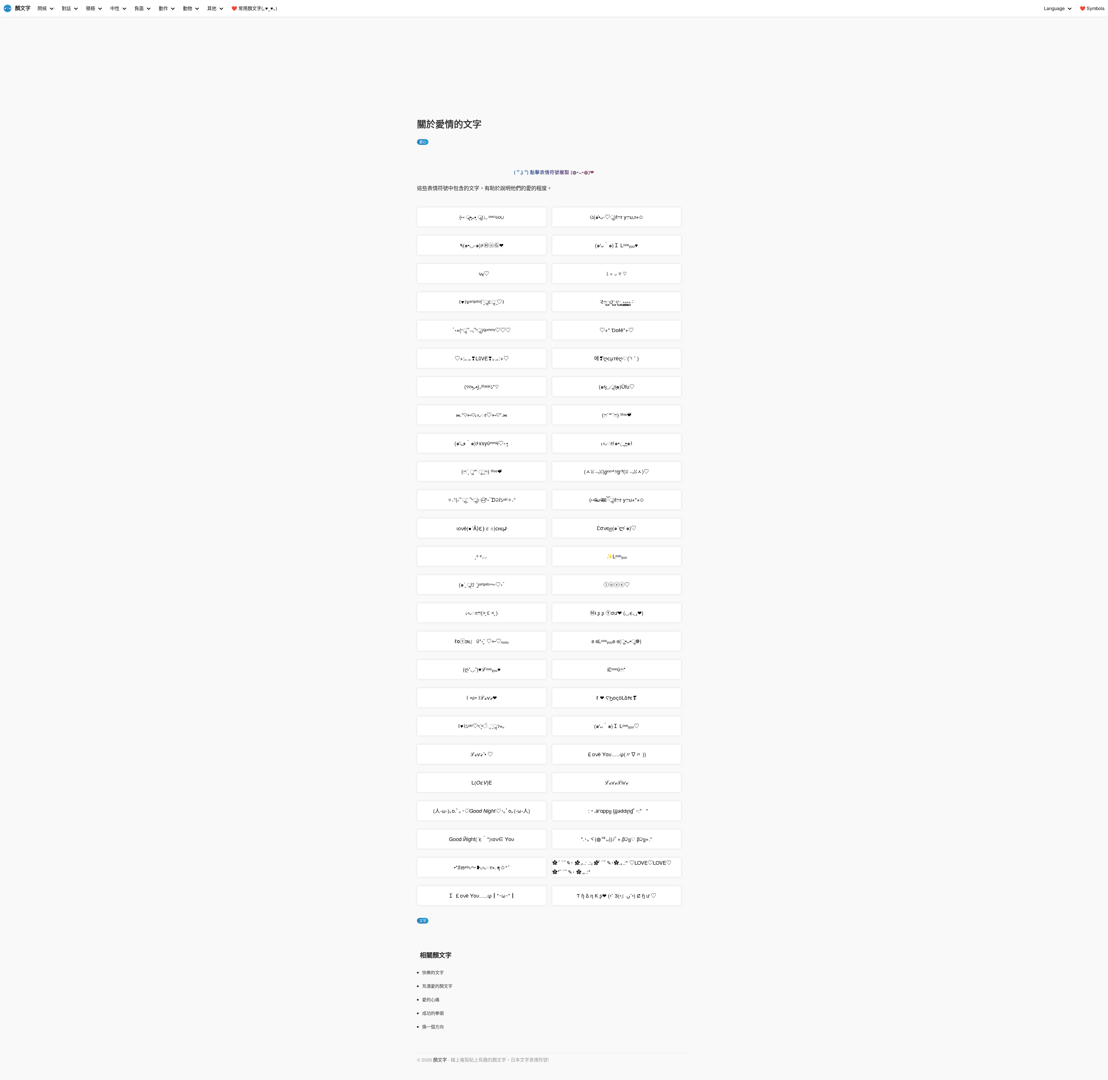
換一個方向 (433, 1026)
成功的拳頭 (433, 1013)
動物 (187, 8)
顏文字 (440, 1059)
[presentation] (484, 527)
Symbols (1092, 8)
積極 (90, 8)
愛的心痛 (430, 999)
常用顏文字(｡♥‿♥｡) (254, 8)
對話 (66, 8)
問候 (42, 8)
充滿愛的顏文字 (437, 986)
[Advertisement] (554, 73)
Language (1054, 8)
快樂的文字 (433, 972)
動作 (163, 8)
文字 (422, 920)
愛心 (422, 141)
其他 (211, 8)
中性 (114, 8)
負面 (139, 8)
